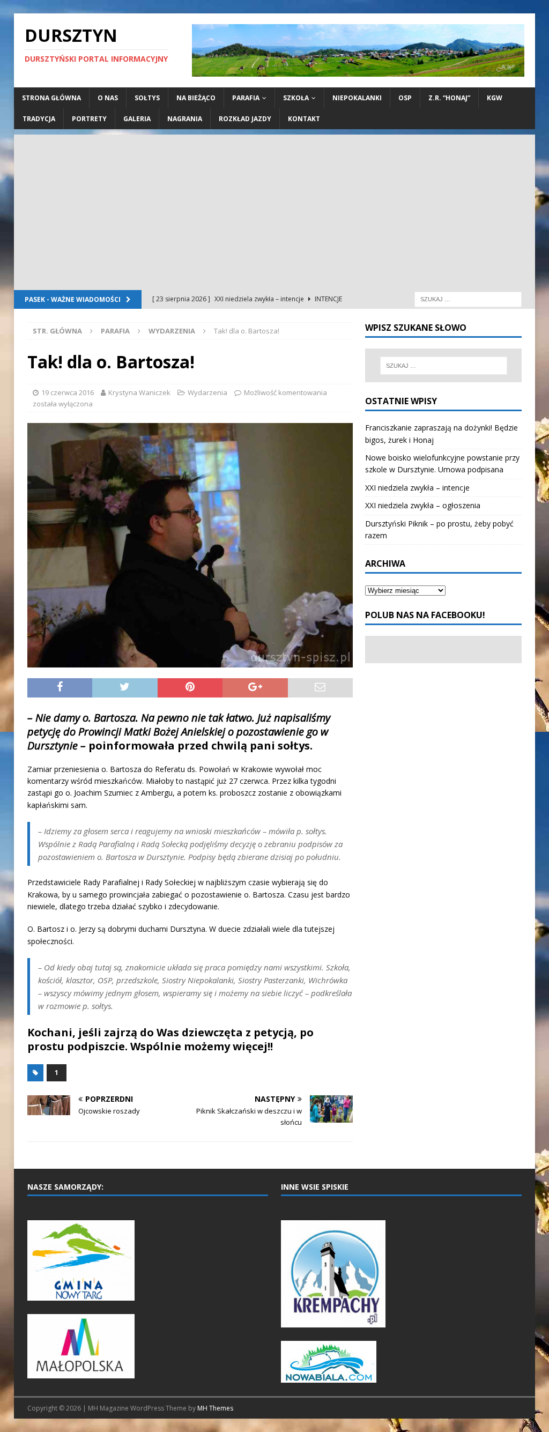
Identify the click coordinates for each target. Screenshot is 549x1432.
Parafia (245, 97)
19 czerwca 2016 (67, 392)
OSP (405, 97)
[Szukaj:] (468, 299)
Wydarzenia (207, 392)
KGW (494, 97)
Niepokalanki (357, 97)
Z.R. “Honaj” (449, 97)
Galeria (137, 118)
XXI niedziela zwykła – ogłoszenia (422, 505)
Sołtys (147, 97)
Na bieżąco (196, 97)
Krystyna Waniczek (139, 392)
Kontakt (304, 118)
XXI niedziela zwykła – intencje (417, 488)
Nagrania (184, 118)
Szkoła (296, 97)
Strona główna (51, 97)
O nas (108, 97)
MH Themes (215, 1408)
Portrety (89, 118)
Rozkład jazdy (245, 118)
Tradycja (39, 118)
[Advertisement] (275, 210)
